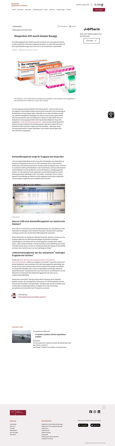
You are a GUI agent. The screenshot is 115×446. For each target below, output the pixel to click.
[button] (19, 4)
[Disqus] (44, 376)
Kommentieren (64, 26)
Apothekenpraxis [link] (17, 26)
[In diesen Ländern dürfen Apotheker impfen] (21, 339)
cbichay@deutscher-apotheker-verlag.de (32, 297)
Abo (99, 10)
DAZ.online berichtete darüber (31, 122)
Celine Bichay (22, 295)
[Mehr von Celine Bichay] (14, 296)
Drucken (74, 26)
